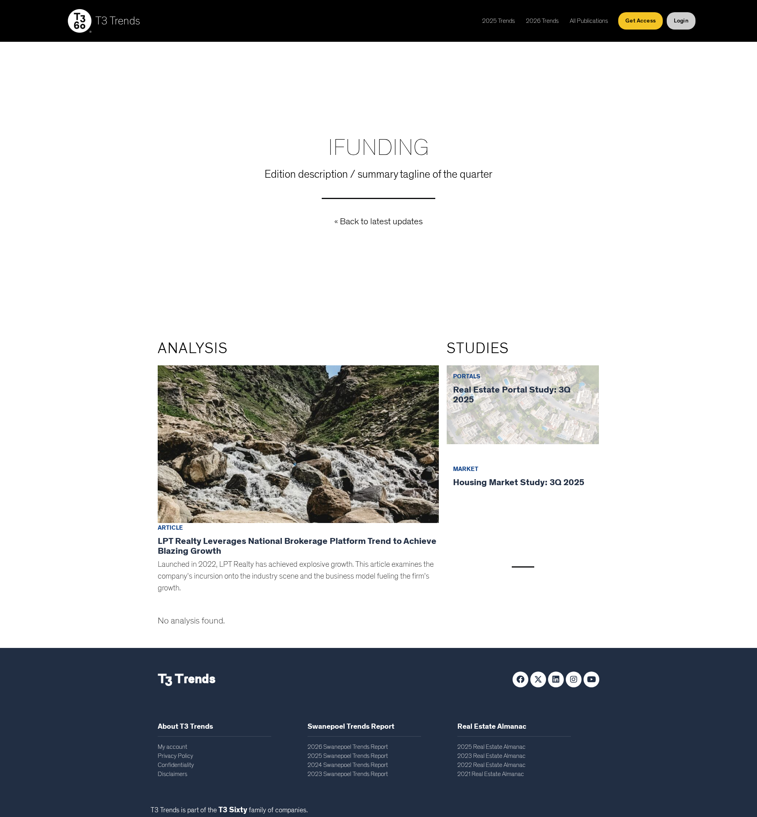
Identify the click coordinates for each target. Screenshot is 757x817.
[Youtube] (591, 679)
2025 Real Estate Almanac (491, 747)
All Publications (589, 21)
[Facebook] (520, 679)
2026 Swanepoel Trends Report (348, 747)
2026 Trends (542, 21)
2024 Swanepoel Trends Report (348, 765)
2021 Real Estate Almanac (490, 774)
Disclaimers (172, 774)
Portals (466, 376)
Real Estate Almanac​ (491, 726)
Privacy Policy (175, 756)
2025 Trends (498, 21)
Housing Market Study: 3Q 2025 (518, 482)
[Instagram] (574, 679)
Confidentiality (176, 765)
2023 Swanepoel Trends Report (348, 774)
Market (465, 469)
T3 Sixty (232, 810)
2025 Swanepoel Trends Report (348, 756)
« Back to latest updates (378, 221)
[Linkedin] (556, 679)
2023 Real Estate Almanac (491, 756)
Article (170, 528)
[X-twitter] (538, 679)
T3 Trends (117, 21)
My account (172, 747)
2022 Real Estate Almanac (491, 765)
